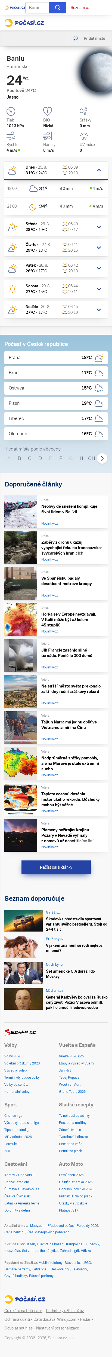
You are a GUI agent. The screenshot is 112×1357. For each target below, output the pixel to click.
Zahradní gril (69, 1251)
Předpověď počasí (61, 1226)
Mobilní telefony (51, 1263)
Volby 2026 (12, 1056)
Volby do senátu (16, 1085)
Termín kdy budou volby (22, 1077)
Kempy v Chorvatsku (19, 1175)
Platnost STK (69, 1210)
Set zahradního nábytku (40, 1251)
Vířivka (86, 1251)
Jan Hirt (65, 1070)
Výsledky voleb (15, 1070)
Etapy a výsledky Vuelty (76, 1063)
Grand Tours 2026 (72, 1092)
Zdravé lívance (70, 1130)
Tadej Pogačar (69, 1077)
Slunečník (92, 1244)
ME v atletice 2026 (18, 1137)
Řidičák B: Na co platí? (75, 1196)
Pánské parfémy (41, 1276)
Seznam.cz (80, 7)
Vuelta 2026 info (71, 1056)
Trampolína (74, 1244)
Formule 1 (12, 1144)
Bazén (30, 1244)
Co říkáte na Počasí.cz (23, 1311)
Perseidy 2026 (87, 1226)
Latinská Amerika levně (21, 1203)
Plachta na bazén (50, 1244)
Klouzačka (12, 1251)
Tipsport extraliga (17, 1130)
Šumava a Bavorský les (21, 1189)
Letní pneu (40, 1269)
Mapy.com (37, 1226)
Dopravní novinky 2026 (76, 1189)
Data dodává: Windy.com (54, 1319)
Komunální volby (16, 1092)
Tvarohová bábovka (73, 1137)
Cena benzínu (14, 1232)
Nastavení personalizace (57, 1328)
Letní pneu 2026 (71, 1175)
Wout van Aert (69, 1085)
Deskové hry (60, 1269)
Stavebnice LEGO (78, 1263)
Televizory (79, 1269)
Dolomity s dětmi (17, 1210)
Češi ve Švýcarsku (18, 1196)
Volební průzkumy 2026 (22, 1063)
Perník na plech (70, 1151)
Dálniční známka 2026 (75, 1182)
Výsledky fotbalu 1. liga (21, 1123)
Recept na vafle (70, 1144)
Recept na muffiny (72, 1123)
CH (91, 458)
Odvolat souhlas (18, 1328)
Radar (85, 1319)
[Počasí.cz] (24, 23)
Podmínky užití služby (65, 1311)
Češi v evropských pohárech (48, 1232)
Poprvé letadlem (16, 1182)
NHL (7, 1151)
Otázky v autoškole (73, 1203)
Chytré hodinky (15, 1276)
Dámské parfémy (17, 1269)
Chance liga (13, 1116)
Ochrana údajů (17, 1319)
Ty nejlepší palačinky (74, 1116)
